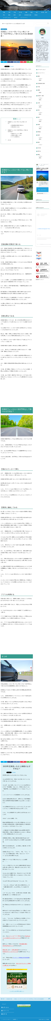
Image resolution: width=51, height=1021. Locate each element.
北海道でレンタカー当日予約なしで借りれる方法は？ (18, 130)
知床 (20, 15)
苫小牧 (20, 12)
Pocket (12, 66)
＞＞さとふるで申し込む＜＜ (16, 991)
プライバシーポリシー (7, 1019)
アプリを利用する (15, 136)
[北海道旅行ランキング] (42, 270)
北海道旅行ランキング (40, 273)
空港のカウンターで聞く (16, 133)
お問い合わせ (6, 1007)
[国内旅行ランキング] (42, 276)
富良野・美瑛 (44, 12)
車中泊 (15, 17)
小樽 (9, 12)
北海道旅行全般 (27, 15)
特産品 (36, 15)
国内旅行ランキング (40, 279)
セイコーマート (24, 17)
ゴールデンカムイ (7, 17)
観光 (40, 80)
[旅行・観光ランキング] (42, 263)
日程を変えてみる (15, 126)
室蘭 (26, 12)
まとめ (9, 140)
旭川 (37, 12)
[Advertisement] (17, 156)
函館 (32, 12)
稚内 (15, 15)
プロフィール (6, 1010)
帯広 (4, 15)
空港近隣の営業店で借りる (17, 125)
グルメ (40, 78)
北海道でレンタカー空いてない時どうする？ (17, 122)
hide (19, 119)
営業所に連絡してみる (16, 135)
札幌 (4, 12)
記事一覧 (5, 1014)
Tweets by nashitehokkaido (42, 202)
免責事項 (14, 1019)
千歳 (15, 12)
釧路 (9, 15)
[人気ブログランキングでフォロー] (24, 1005)
